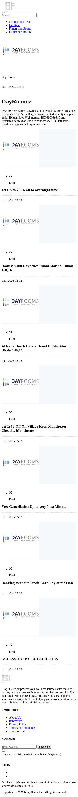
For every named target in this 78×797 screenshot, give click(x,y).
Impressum (15, 720)
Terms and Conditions (22, 727)
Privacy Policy (18, 724)
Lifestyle (14, 25)
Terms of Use (17, 731)
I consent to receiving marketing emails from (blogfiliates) (31, 754)
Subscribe (44, 746)
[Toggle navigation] (3, 12)
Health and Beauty (20, 31)
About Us (15, 717)
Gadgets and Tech (20, 21)
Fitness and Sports (20, 28)
